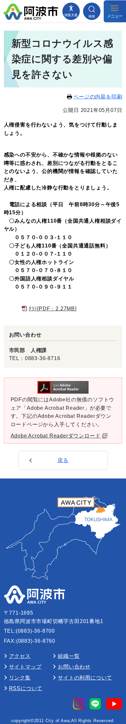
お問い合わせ (74, 666)
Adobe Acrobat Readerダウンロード (56, 435)
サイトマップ (25, 666)
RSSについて (26, 688)
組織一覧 (68, 656)
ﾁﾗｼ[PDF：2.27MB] (53, 308)
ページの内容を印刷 (97, 96)
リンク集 (20, 677)
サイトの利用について (85, 677)
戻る (63, 460)
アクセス (20, 656)
